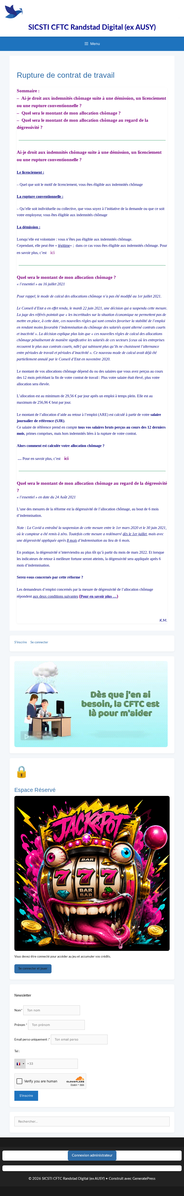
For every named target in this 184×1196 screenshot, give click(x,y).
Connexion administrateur (92, 1155)
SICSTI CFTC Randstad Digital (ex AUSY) (92, 27)
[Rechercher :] (92, 1121)
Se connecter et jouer (32, 968)
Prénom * (20, 1025)
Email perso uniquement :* (32, 1039)
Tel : (17, 1051)
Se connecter (39, 642)
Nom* (18, 1010)
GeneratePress (143, 1178)
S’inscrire (20, 642)
